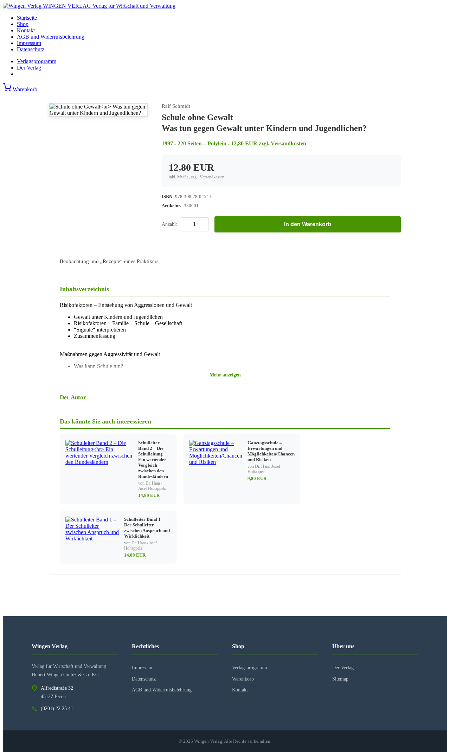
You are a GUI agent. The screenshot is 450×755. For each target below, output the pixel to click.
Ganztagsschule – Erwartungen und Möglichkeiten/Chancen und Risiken (271, 451)
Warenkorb (243, 679)
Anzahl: (169, 224)
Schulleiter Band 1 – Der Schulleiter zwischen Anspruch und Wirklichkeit (147, 528)
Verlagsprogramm (36, 61)
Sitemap (340, 679)
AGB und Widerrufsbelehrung (50, 37)
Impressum (29, 43)
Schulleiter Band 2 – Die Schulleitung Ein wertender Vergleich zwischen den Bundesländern (153, 459)
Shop (22, 24)
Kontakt (26, 30)
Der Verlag (29, 68)
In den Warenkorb (307, 224)
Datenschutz (30, 49)
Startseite (27, 18)
